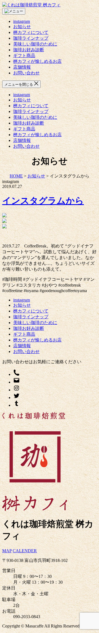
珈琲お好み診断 (28, 49)
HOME (16, 176)
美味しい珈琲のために (35, 44)
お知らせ (22, 26)
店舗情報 (22, 67)
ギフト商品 (24, 55)
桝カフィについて (30, 32)
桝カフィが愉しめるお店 (37, 61)
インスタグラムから (43, 201)
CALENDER (25, 550)
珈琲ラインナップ (30, 38)
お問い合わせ (26, 73)
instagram (21, 21)
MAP (7, 550)
